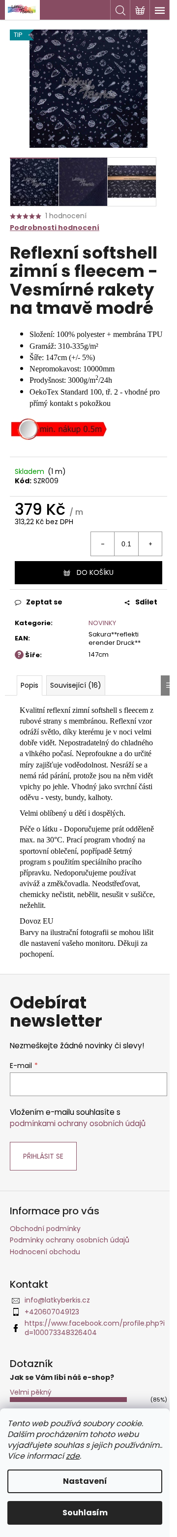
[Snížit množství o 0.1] (103, 544)
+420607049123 (52, 1312)
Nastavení (85, 1481)
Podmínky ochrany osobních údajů (69, 1240)
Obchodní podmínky (45, 1229)
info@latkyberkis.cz (57, 1300)
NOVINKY (102, 623)
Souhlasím (85, 1512)
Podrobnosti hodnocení (54, 228)
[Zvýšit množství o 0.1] (150, 544)
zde (73, 1456)
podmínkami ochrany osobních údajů (78, 1123)
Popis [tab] (29, 685)
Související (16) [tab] (75, 685)
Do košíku (95, 572)
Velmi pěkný (31, 1392)
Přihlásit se (43, 1156)
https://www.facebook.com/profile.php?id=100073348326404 (95, 1327)
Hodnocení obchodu (45, 1252)
